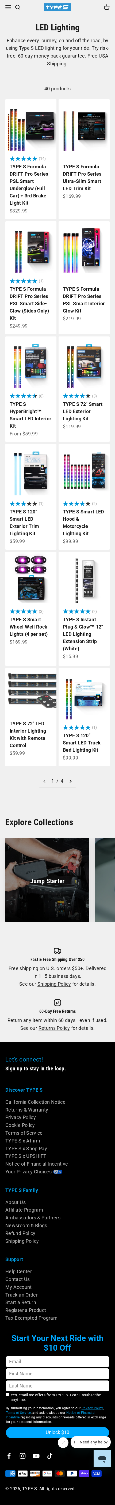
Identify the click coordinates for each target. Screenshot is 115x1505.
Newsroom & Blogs (26, 1225)
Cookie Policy (20, 1125)
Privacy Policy (20, 1117)
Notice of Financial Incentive (36, 1164)
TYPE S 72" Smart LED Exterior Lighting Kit (83, 411)
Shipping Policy (54, 984)
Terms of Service (24, 1133)
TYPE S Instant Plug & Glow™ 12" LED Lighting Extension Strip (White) (83, 634)
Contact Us (17, 1279)
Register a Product (25, 1310)
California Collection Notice (35, 1102)
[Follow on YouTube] (36, 1456)
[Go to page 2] (70, 781)
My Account (18, 1287)
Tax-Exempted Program (31, 1318)
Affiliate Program (24, 1210)
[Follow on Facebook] (9, 1456)
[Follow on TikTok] (49, 1456)
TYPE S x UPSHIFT (26, 1156)
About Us (15, 1202)
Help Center (18, 1271)
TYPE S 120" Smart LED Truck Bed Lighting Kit (82, 743)
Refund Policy (20, 1233)
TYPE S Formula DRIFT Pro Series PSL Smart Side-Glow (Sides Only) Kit (29, 303)
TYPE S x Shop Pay (26, 1148)
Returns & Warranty (26, 1110)
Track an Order (21, 1295)
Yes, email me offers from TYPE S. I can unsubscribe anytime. (56, 1397)
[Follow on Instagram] (22, 1456)
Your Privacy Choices (28, 1171)
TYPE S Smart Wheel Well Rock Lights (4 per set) (29, 627)
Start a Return (20, 1302)
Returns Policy (54, 1028)
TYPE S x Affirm (22, 1141)
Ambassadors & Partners (32, 1217)
